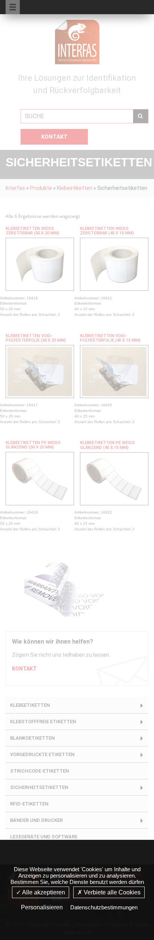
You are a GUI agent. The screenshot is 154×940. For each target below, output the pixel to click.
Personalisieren (42, 907)
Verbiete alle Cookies (111, 892)
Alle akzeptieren (43, 892)
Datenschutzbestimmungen (104, 907)
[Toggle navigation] (134, 6)
